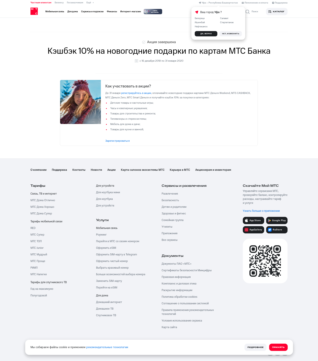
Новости (96, 170)
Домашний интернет (109, 302)
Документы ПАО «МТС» (176, 264)
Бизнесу (59, 2)
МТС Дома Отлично (42, 200)
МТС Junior (37, 248)
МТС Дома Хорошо (42, 207)
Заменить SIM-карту (109, 281)
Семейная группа (173, 220)
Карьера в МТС (180, 170)
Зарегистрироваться (117, 141)
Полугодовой (38, 296)
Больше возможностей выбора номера (120, 274)
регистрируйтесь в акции (136, 93)
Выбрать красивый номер (112, 268)
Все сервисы (170, 240)
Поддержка (59, 170)
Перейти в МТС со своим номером (117, 241)
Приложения (169, 233)
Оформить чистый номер (112, 261)
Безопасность (170, 200)
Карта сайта (169, 327)
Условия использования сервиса (182, 321)
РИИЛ (34, 268)
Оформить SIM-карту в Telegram (116, 255)
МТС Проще (37, 261)
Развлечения (170, 194)
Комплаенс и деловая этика (179, 284)
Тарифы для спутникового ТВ (48, 282)
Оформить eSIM (106, 248)
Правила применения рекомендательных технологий (188, 312)
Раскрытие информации (177, 290)
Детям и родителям (174, 207)
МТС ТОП (36, 241)
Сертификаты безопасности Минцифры (187, 270)
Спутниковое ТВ (106, 315)
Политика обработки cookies (179, 297)
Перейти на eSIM (106, 288)
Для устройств (105, 186)
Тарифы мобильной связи (46, 221)
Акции (111, 170)
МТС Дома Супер (41, 214)
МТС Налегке (38, 274)
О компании (38, 170)
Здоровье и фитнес (174, 214)
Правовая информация (176, 277)
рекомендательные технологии (107, 347)
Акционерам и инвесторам (213, 170)
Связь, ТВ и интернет (43, 194)
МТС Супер (37, 235)
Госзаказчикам (75, 2)
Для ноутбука (104, 199)
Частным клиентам (40, 2)
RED (32, 228)
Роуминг (101, 235)
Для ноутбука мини (108, 192)
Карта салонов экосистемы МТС (142, 170)
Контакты (78, 170)
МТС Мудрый (38, 255)
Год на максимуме (41, 289)
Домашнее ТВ (104, 309)
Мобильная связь (106, 228)
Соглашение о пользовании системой (185, 303)
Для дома (102, 296)
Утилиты (167, 227)
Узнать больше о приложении (261, 211)
